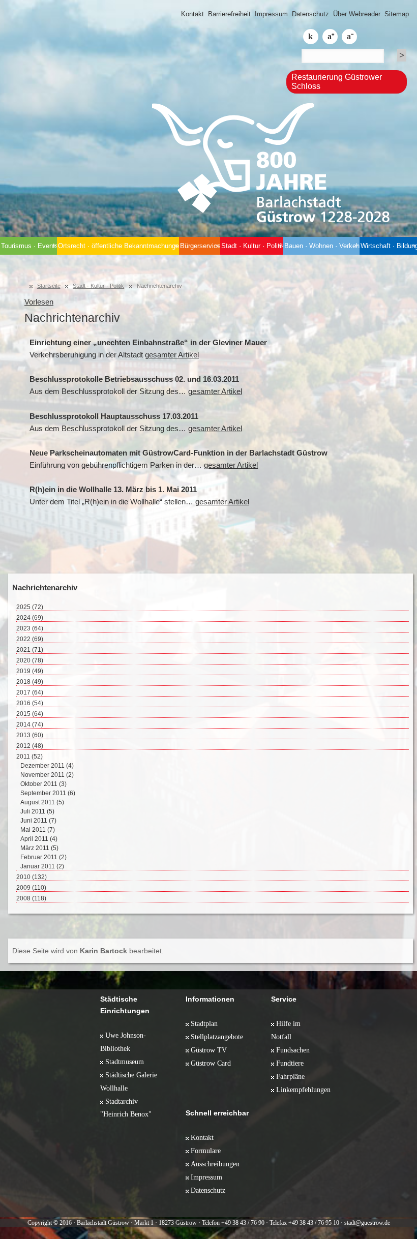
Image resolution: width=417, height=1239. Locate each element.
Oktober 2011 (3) (43, 784)
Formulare (206, 1150)
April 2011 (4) (38, 838)
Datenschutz (310, 14)
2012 (29, 745)
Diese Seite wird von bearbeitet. (88, 951)
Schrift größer (330, 36)
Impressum (271, 14)
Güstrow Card (211, 1063)
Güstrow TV (209, 1050)
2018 (29, 681)
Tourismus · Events (29, 246)
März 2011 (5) (39, 848)
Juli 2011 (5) (37, 811)
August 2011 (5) (42, 802)
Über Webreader (356, 14)
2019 (29, 671)
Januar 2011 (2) (42, 866)
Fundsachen (293, 1050)
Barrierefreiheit (229, 14)
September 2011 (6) (47, 793)
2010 (31, 877)
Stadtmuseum (124, 1061)
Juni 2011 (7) (38, 820)
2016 (29, 703)
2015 (29, 713)
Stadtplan (204, 1023)
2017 (29, 692)
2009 (31, 887)
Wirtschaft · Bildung (389, 246)
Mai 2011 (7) (37, 829)
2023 (29, 628)
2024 (29, 617)
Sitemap (396, 14)
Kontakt (192, 14)
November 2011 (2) (47, 774)
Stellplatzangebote (217, 1037)
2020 (29, 660)
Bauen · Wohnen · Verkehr (322, 246)
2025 (29, 607)
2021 (29, 649)
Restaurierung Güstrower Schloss (336, 81)
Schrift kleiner (349, 36)
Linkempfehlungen (303, 1089)
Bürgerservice (200, 246)
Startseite (49, 286)
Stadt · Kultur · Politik (252, 246)
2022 (29, 639)
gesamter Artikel (172, 355)
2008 (31, 898)
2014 (29, 724)
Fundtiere (290, 1063)
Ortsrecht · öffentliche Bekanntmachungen (118, 246)
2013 (29, 735)
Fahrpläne (290, 1076)
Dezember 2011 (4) (47, 765)
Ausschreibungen (215, 1164)
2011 (29, 756)
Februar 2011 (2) (43, 857)
